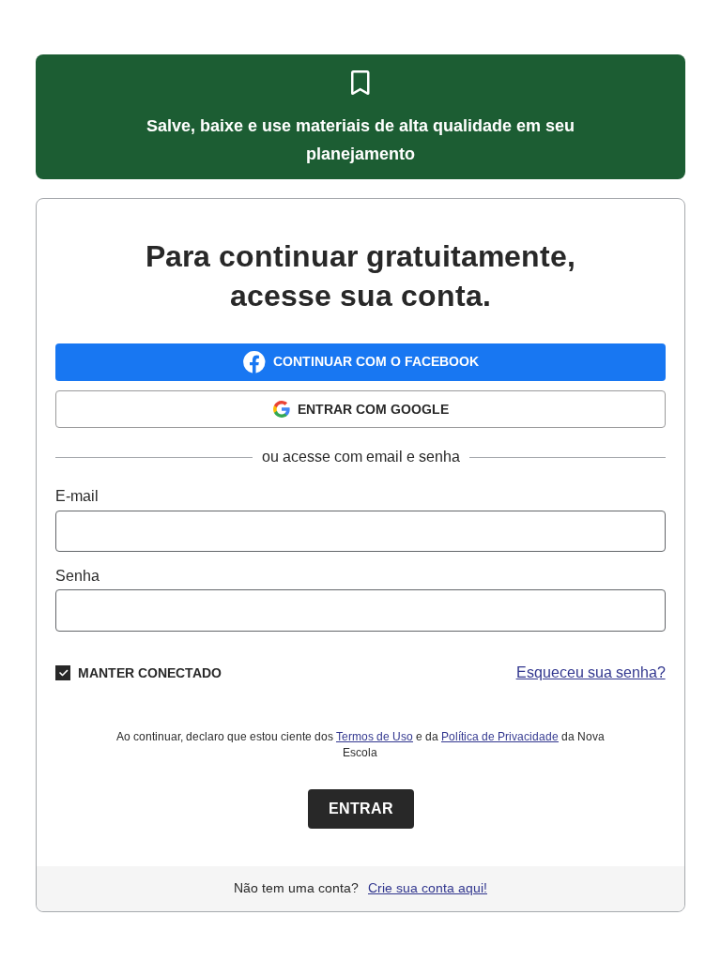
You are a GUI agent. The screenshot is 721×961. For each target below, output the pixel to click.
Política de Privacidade (500, 736)
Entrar (361, 808)
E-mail (77, 496)
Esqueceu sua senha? (591, 672)
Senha (77, 576)
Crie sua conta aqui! (427, 887)
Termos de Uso (374, 736)
